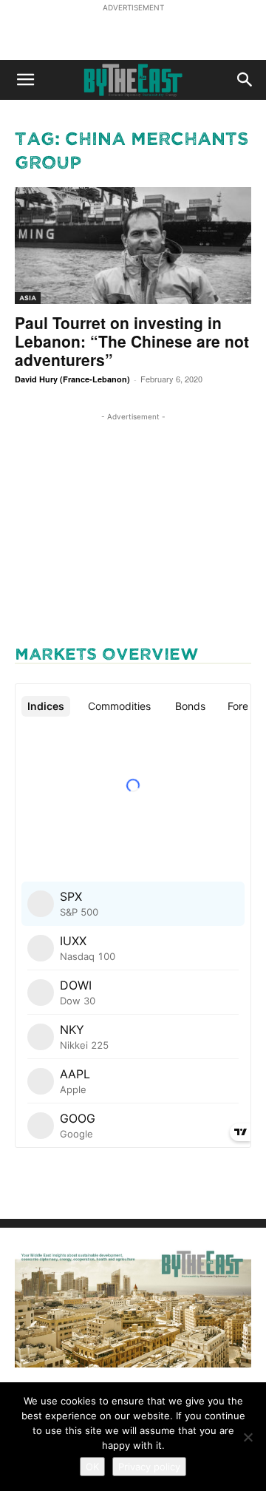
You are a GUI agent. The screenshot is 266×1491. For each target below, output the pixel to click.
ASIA (27, 298)
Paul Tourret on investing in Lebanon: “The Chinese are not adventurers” (132, 341)
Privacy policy (149, 1467)
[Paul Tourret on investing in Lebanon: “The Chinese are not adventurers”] (133, 245)
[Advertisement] (133, 34)
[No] (247, 1437)
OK (92, 1467)
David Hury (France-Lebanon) (72, 379)
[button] (25, 80)
